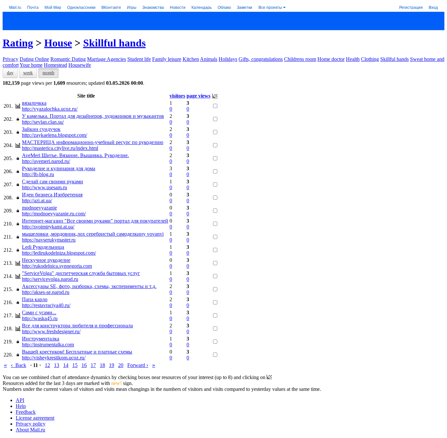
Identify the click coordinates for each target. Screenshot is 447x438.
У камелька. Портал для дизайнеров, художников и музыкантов (93, 116)
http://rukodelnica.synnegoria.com (57, 266)
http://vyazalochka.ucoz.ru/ (50, 109)
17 (93, 365)
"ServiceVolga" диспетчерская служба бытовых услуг (81, 273)
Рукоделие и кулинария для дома (58, 168)
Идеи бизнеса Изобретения (52, 194)
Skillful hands (114, 43)
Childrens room (300, 59)
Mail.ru (15, 7)
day (10, 72)
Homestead (55, 65)
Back (18, 365)
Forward (137, 365)
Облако (224, 7)
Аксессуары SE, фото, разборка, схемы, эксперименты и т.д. (89, 286)
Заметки (244, 7)
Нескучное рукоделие (46, 260)
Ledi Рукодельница (43, 247)
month (48, 72)
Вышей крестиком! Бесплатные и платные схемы (77, 352)
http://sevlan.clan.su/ (43, 122)
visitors (177, 96)
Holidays (228, 59)
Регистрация (411, 7)
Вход (433, 7)
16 (84, 365)
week (28, 72)
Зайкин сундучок (41, 129)
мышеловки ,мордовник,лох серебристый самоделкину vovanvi (93, 234)
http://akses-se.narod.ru (45, 292)
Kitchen (191, 59)
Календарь (201, 7)
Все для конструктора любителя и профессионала (77, 325)
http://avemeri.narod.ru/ (46, 161)
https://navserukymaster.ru (49, 240)
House (58, 43)
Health (353, 59)
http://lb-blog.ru (38, 174)
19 (111, 365)
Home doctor (331, 59)
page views (198, 96)
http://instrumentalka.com (48, 344)
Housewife (79, 65)
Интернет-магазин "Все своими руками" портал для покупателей (95, 221)
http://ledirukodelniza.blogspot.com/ (59, 253)
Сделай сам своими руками (52, 181)
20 (120, 365)
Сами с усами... (39, 312)
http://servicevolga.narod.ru (50, 279)
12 (47, 365)
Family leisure (166, 59)
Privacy (10, 59)
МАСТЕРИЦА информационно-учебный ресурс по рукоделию (92, 142)
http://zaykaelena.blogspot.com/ (54, 135)
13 (56, 365)
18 (102, 365)
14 (65, 365)
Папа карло (34, 299)
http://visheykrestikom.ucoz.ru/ (53, 357)
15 (75, 365)
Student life (139, 59)
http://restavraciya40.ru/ (46, 305)
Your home (31, 65)
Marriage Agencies (106, 59)
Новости (178, 7)
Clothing (370, 59)
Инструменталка (40, 338)
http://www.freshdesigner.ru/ (51, 331)
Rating (18, 43)
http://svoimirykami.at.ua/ (48, 226)
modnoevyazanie (39, 207)
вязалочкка (34, 103)
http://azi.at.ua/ (37, 200)
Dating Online (34, 59)
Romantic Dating (68, 59)
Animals (208, 59)
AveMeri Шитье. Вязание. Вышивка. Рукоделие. (75, 155)
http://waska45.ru (40, 318)
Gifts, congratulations (261, 59)
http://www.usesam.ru (44, 187)
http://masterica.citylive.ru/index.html (60, 148)
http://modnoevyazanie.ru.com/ (54, 213)
